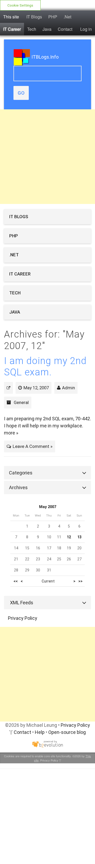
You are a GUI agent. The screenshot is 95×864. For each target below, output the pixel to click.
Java (46, 29)
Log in (86, 29)
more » (11, 433)
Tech (31, 29)
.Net (67, 17)
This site (11, 17)
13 (79, 537)
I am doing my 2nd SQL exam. (45, 366)
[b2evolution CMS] (47, 744)
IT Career (12, 29)
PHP (52, 17)
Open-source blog (67, 732)
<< (15, 581)
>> (80, 581)
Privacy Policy (22, 618)
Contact (65, 29)
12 (69, 537)
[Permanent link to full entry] (8, 387)
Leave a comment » (33, 446)
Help (40, 732)
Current (48, 581)
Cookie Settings (20, 5)
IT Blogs (34, 17)
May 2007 (47, 507)
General (21, 402)
